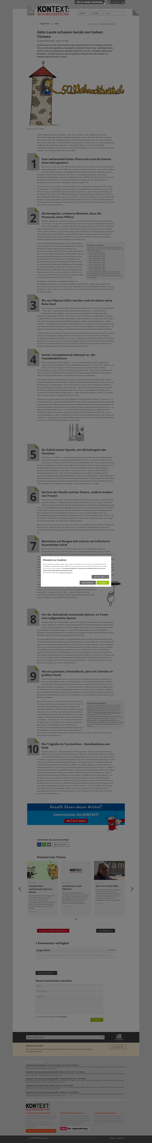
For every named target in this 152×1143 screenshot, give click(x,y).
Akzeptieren (103, 583)
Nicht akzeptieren (88, 583)
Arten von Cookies (99, 577)
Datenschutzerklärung (65, 572)
